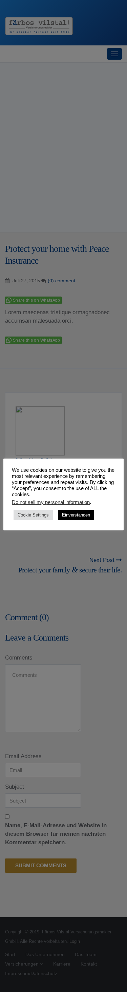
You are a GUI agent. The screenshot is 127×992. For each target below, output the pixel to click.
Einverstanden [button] (76, 515)
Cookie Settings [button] (33, 515)
